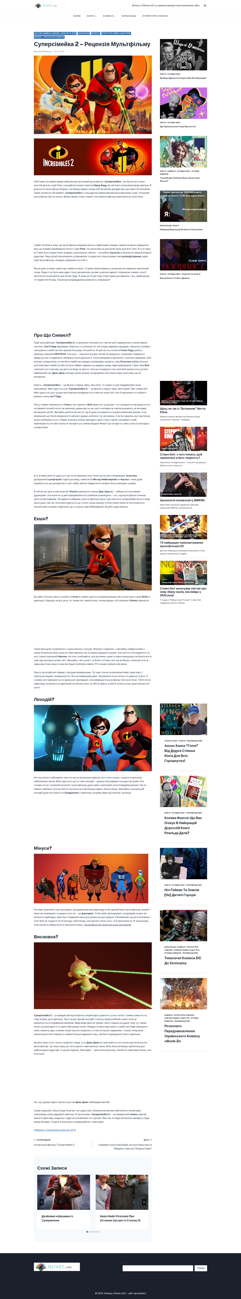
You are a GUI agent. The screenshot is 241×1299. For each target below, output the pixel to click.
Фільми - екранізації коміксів (49, 37)
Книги (163, 74)
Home (77, 16)
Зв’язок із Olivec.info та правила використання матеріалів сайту (166, 5)
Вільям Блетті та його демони (175, 278)
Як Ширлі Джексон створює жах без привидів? (183, 78)
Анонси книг (171, 741)
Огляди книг (174, 74)
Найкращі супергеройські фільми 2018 (55, 1130)
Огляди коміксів (172, 953)
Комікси (96, 33)
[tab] (87, 1232)
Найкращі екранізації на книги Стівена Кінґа (181, 229)
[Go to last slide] (41, 1202)
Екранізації (129, 16)
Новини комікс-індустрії (186, 950)
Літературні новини (155, 16)
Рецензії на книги (191, 274)
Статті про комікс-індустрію (116, 33)
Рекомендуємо (194, 741)
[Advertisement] (93, 222)
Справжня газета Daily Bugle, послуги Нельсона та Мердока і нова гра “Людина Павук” (125, 1144)
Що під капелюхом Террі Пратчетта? (178, 126)
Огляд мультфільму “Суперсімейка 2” (54, 1143)
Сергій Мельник (44, 51)
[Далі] (144, 1202)
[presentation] (63, 1192)
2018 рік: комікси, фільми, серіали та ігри (55, 33)
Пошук (126, 1263)
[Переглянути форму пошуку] (205, 5)
